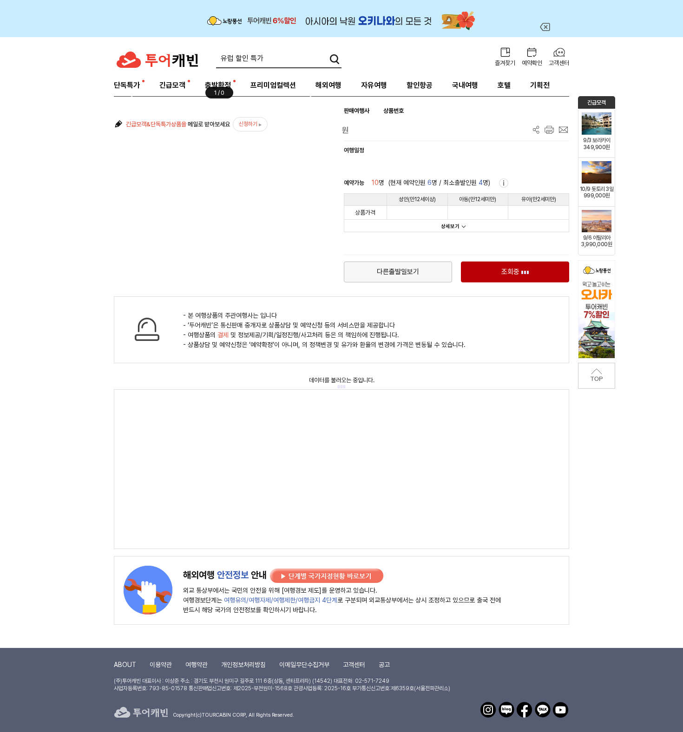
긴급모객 (172, 85)
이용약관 (161, 664)
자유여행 (374, 85)
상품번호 (393, 111)
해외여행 (328, 85)
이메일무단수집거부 (304, 664)
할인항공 (420, 85)
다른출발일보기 (398, 272)
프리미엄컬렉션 (273, 85)
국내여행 (465, 85)
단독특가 (127, 85)
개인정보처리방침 (243, 664)
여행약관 (196, 664)
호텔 (504, 85)
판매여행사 (356, 111)
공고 (384, 664)
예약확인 (532, 63)
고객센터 (559, 63)
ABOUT (125, 664)
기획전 (540, 85)
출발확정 (218, 85)
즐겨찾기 (505, 63)
